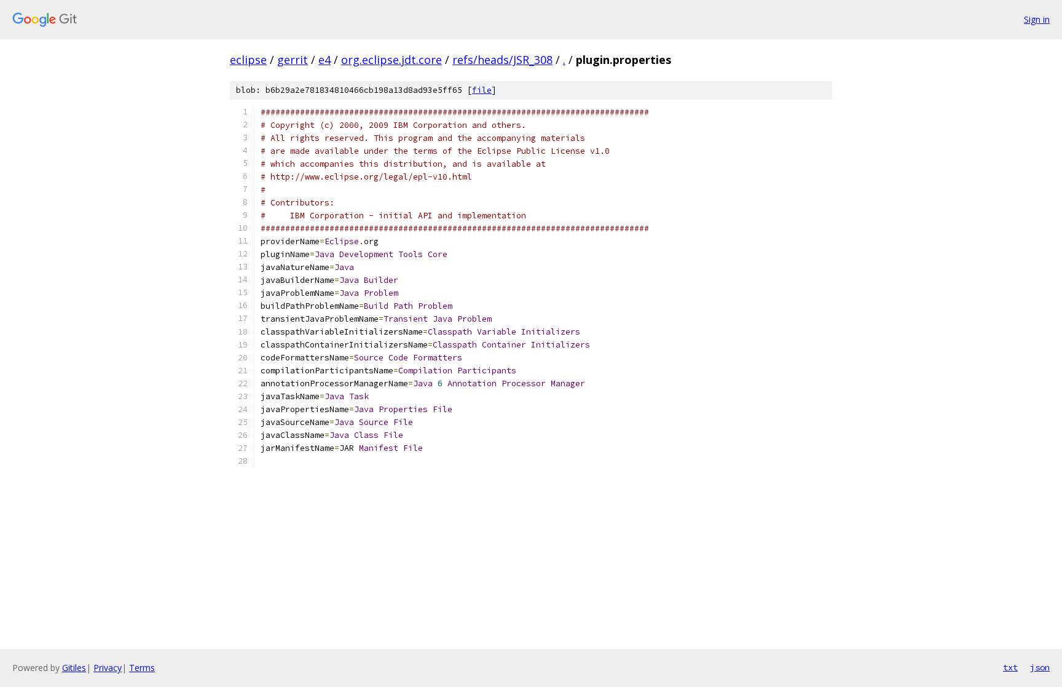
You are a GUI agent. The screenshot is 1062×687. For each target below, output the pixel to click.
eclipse (248, 59)
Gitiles (74, 667)
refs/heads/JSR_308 (502, 59)
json (1040, 667)
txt (1010, 667)
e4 (324, 59)
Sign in (1037, 19)
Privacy (107, 667)
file (482, 90)
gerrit (292, 59)
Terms (142, 667)
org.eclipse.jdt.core (391, 59)
